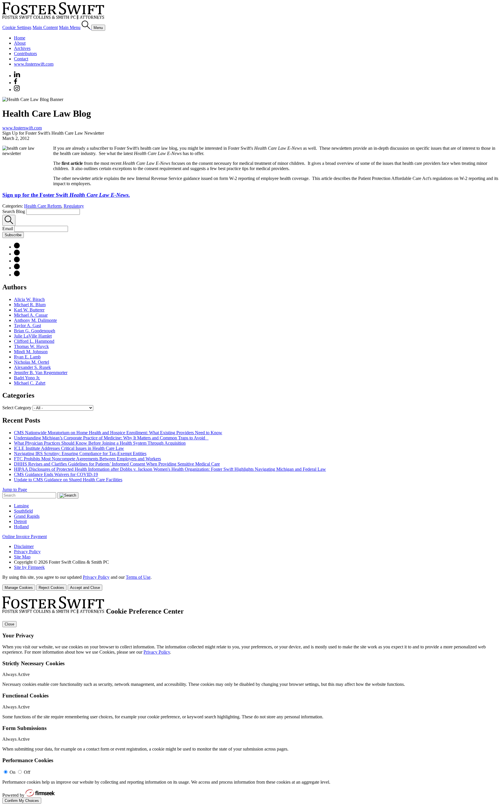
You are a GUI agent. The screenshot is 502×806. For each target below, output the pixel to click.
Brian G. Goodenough (34, 330)
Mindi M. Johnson (31, 351)
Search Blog (13, 211)
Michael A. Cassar (31, 315)
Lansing (21, 505)
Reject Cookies (51, 587)
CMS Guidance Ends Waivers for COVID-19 (56, 474)
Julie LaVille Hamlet (33, 335)
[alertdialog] (251, 700)
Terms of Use (138, 577)
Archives (22, 48)
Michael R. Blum (30, 304)
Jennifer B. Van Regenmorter (40, 372)
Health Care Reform (42, 205)
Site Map (22, 556)
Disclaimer (24, 546)
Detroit (20, 521)
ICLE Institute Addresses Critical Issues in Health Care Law (69, 448)
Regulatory (74, 205)
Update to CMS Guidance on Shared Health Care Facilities (68, 479)
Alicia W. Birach (29, 299)
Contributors (25, 53)
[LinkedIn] (17, 253)
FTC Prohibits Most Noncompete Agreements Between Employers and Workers (87, 458)
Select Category (16, 407)
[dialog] (251, 583)
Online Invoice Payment (24, 536)
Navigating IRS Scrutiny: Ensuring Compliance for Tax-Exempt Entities (80, 453)
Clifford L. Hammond (34, 341)
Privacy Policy (27, 551)
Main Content (45, 27)
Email (8, 228)
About (20, 43)
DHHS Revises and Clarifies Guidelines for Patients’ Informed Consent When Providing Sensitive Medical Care (117, 463)
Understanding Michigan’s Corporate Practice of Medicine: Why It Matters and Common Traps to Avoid (111, 437)
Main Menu (69, 27)
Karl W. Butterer (29, 309)
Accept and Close (85, 587)
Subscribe (13, 235)
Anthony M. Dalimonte (35, 320)
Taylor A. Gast (27, 325)
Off (27, 772)
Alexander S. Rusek (32, 367)
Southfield (23, 511)
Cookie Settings (16, 27)
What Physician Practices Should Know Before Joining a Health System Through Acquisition (100, 443)
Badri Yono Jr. (27, 377)
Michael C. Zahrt (29, 383)
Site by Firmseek (29, 567)
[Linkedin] (17, 75)
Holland (21, 526)
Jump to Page (14, 489)
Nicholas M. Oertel (31, 362)
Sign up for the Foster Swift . (66, 195)
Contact (21, 58)
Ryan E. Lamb (27, 356)
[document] (251, 700)
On (12, 772)
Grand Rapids (27, 516)
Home (19, 37)
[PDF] (17, 246)
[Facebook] (15, 82)
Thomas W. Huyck (31, 346)
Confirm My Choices (22, 800)
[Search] (86, 27)
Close (9, 624)
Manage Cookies (19, 587)
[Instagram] (17, 89)
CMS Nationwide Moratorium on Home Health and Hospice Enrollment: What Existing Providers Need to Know (118, 432)
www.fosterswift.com (33, 64)
